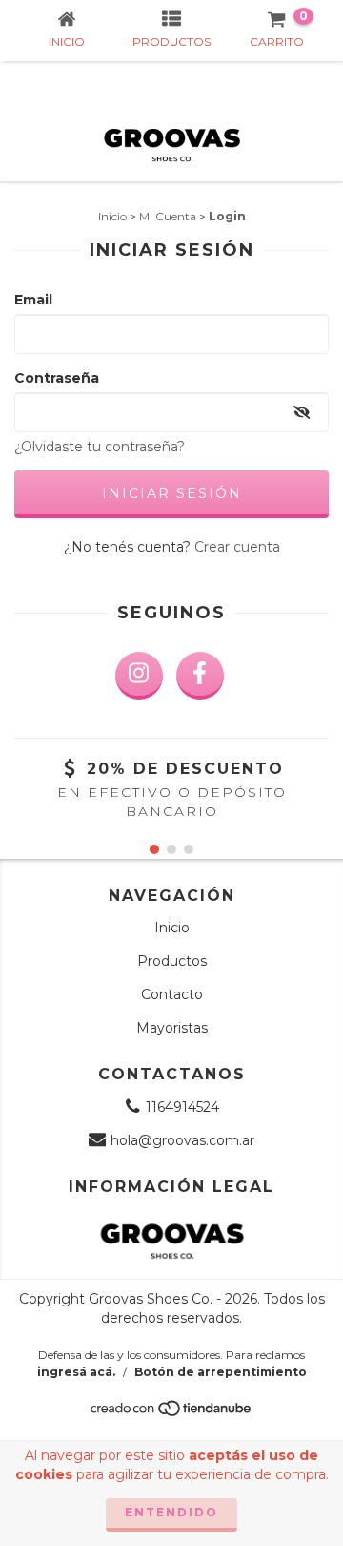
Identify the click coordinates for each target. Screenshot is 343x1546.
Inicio (112, 216)
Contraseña (56, 377)
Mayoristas (172, 1027)
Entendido (171, 1512)
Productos (172, 961)
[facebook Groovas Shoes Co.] (200, 676)
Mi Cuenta (167, 216)
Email (33, 299)
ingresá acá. (76, 1372)
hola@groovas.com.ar (182, 1140)
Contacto (172, 994)
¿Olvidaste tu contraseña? (99, 446)
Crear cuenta (237, 546)
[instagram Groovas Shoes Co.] (139, 676)
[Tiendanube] (172, 1413)
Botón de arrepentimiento (220, 1372)
